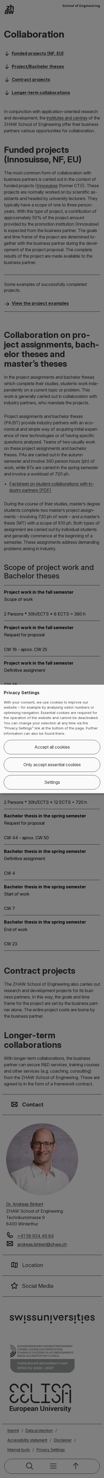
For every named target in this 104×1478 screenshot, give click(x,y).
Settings (52, 782)
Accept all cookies (52, 747)
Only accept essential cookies (52, 765)
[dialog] (52, 739)
